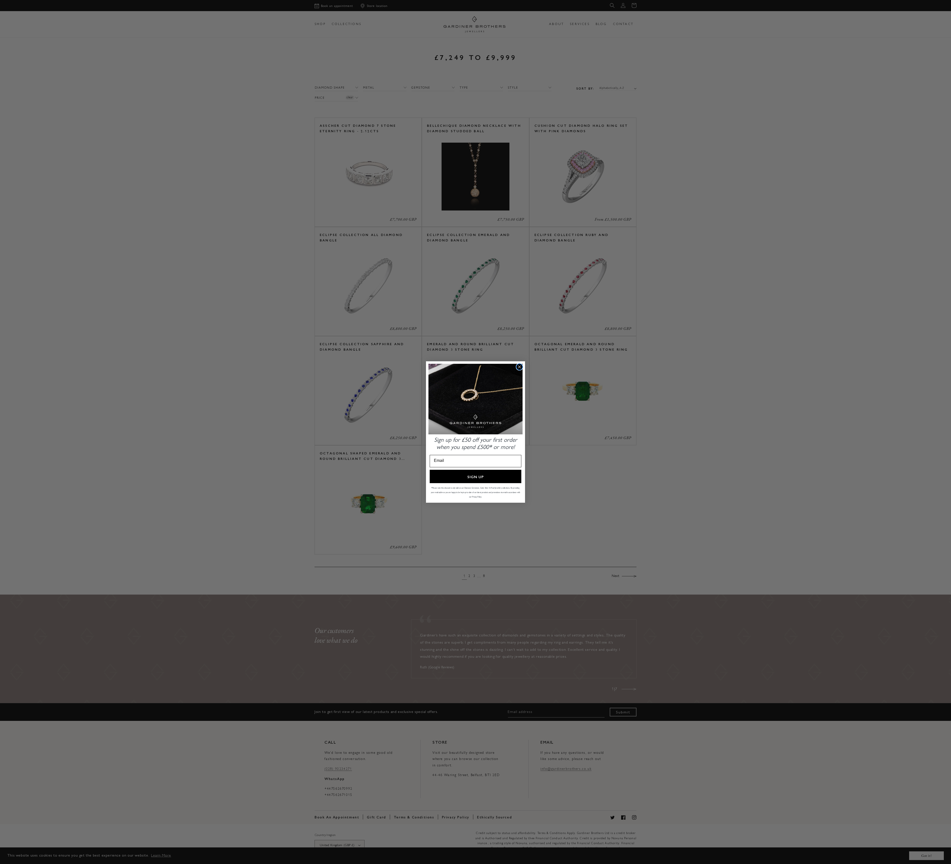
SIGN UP (475, 476)
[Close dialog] (519, 367)
